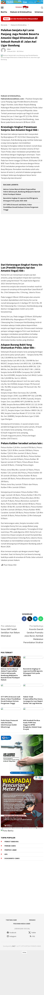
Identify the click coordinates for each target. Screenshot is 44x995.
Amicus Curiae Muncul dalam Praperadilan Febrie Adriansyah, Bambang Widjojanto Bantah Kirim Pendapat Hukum (21, 191)
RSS (33, 936)
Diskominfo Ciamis (12, 858)
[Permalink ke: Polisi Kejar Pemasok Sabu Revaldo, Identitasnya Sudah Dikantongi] (11, 713)
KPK (6, 854)
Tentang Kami (11, 920)
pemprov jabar (10, 850)
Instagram (13, 936)
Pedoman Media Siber (21, 924)
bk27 (13, 946)
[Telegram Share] (35, 618)
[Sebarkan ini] (24, 618)
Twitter (33, 933)
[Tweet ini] (29, 618)
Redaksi (32, 920)
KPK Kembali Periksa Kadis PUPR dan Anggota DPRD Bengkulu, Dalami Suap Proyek (32, 724)
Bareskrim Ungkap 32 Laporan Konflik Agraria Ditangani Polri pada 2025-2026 (33, 672)
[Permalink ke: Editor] (3, 50)
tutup (24, 952)
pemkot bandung (12, 842)
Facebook (13, 933)
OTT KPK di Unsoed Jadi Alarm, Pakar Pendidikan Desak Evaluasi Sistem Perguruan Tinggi (20, 207)
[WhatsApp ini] (40, 618)
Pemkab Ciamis (10, 846)
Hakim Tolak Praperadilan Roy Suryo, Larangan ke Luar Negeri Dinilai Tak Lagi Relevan (33, 700)
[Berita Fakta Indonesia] (22, 7)
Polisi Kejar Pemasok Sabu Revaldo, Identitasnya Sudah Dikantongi (9, 723)
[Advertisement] (22, 239)
